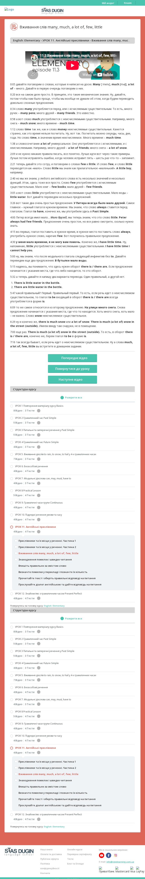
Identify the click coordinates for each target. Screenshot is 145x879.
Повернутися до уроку (72, 369)
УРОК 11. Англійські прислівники (65, 40)
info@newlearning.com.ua (120, 861)
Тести (70, 858)
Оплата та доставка (51, 854)
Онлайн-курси (74, 849)
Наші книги (46, 849)
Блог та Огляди (75, 863)
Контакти (45, 873)
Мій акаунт (108, 3)
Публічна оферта (49, 858)
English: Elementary (26, 40)
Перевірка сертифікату (79, 854)
